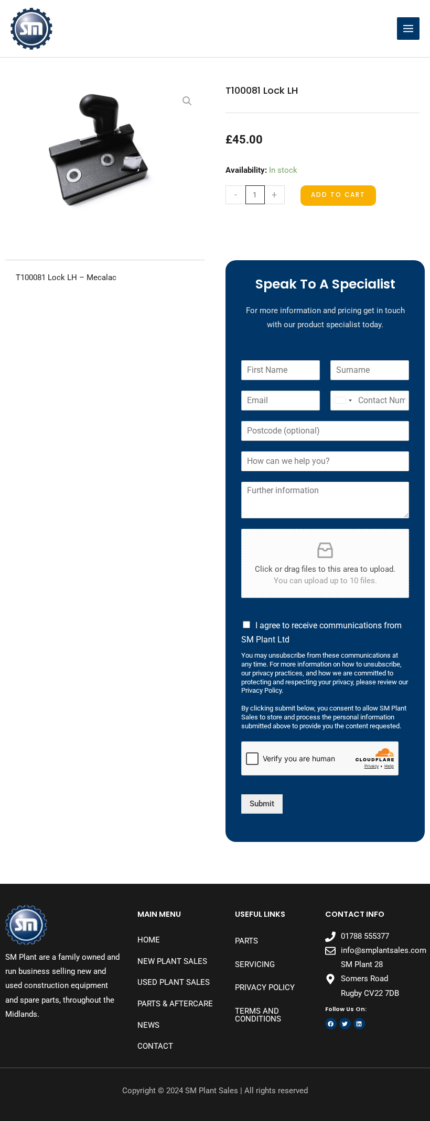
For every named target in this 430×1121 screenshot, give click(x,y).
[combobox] (343, 400)
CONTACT (155, 1046)
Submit (262, 803)
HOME (148, 940)
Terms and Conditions (258, 1015)
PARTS (246, 941)
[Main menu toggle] (408, 28)
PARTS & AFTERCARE (175, 1003)
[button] (187, 101)
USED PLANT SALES (173, 982)
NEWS (148, 1025)
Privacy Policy (265, 987)
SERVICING (255, 964)
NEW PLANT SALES (172, 961)
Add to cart (338, 195)
